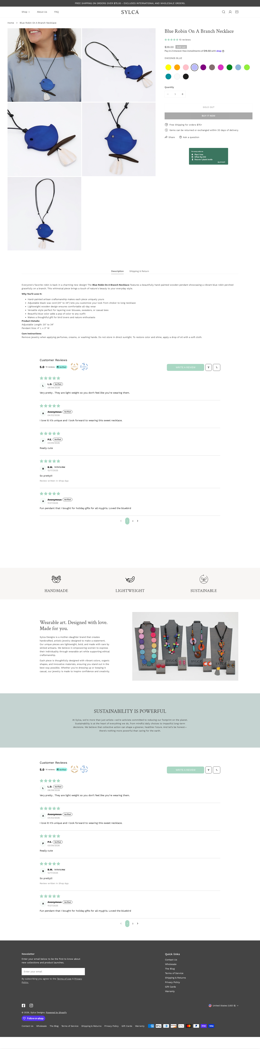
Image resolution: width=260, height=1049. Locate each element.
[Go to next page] (138, 521)
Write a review (185, 367)
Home (11, 22)
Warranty (170, 991)
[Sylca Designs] (130, 12)
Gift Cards (170, 986)
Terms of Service (174, 973)
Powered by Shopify (56, 1012)
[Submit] (81, 971)
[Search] (223, 12)
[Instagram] (31, 1005)
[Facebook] (23, 1005)
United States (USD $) (224, 1005)
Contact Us (171, 959)
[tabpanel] (130, 311)
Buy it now (208, 115)
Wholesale (170, 964)
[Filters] (208, 367)
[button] (237, 12)
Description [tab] (117, 271)
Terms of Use (64, 978)
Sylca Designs (38, 1012)
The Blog (170, 968)
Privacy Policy (172, 982)
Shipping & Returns (175, 977)
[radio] (168, 67)
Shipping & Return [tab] (139, 271)
